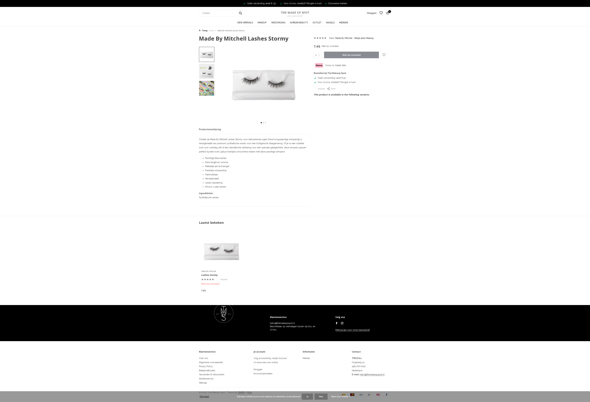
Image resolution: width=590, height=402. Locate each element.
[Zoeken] (240, 13)
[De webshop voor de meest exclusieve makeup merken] (295, 13)
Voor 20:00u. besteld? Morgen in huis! (337, 82)
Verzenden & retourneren (211, 374)
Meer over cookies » (340, 397)
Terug (204, 31)
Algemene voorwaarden (211, 362)
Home (211, 31)
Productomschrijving (210, 129)
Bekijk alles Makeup (364, 38)
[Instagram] (342, 323)
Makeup (262, 22)
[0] (386, 13)
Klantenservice (206, 378)
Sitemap (203, 383)
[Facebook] (336, 323)
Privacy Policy (206, 366)
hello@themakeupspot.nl (372, 374)
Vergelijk (321, 89)
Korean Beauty (299, 22)
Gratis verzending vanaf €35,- (332, 78)
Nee (321, 397)
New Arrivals (245, 22)
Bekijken (234, 290)
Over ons (203, 358)
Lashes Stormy (209, 275)
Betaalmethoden (207, 370)
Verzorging (278, 22)
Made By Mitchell (343, 38)
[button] (261, 122)
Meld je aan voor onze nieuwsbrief (352, 330)
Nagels (330, 22)
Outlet (317, 22)
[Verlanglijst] (381, 13)
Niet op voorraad (351, 55)
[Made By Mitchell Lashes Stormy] (221, 250)
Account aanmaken (263, 373)
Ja (307, 397)
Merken (343, 22)
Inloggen (258, 369)
